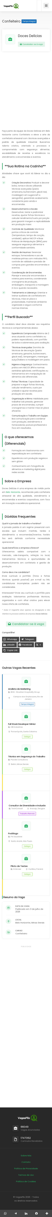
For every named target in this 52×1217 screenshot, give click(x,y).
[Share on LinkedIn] (26, 1213)
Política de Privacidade (26, 1168)
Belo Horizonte (13, 492)
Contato (26, 1162)
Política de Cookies (26, 1181)
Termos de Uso (26, 1175)
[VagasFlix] (11, 6)
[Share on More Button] (47, 1213)
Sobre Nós (26, 1155)
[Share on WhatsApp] (5, 1213)
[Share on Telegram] (15, 1213)
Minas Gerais (37, 922)
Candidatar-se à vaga (32, 44)
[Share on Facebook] (36, 1213)
